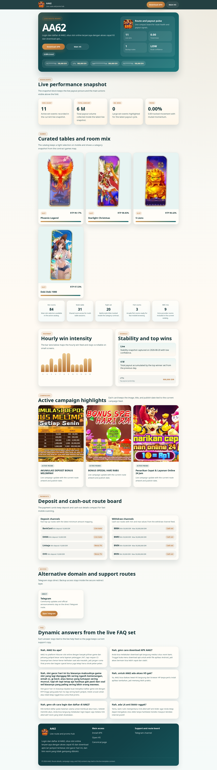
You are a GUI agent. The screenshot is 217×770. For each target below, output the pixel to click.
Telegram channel (143, 732)
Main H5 (172, 5)
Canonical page (99, 742)
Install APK (97, 732)
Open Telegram (49, 613)
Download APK (155, 5)
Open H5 (96, 737)
